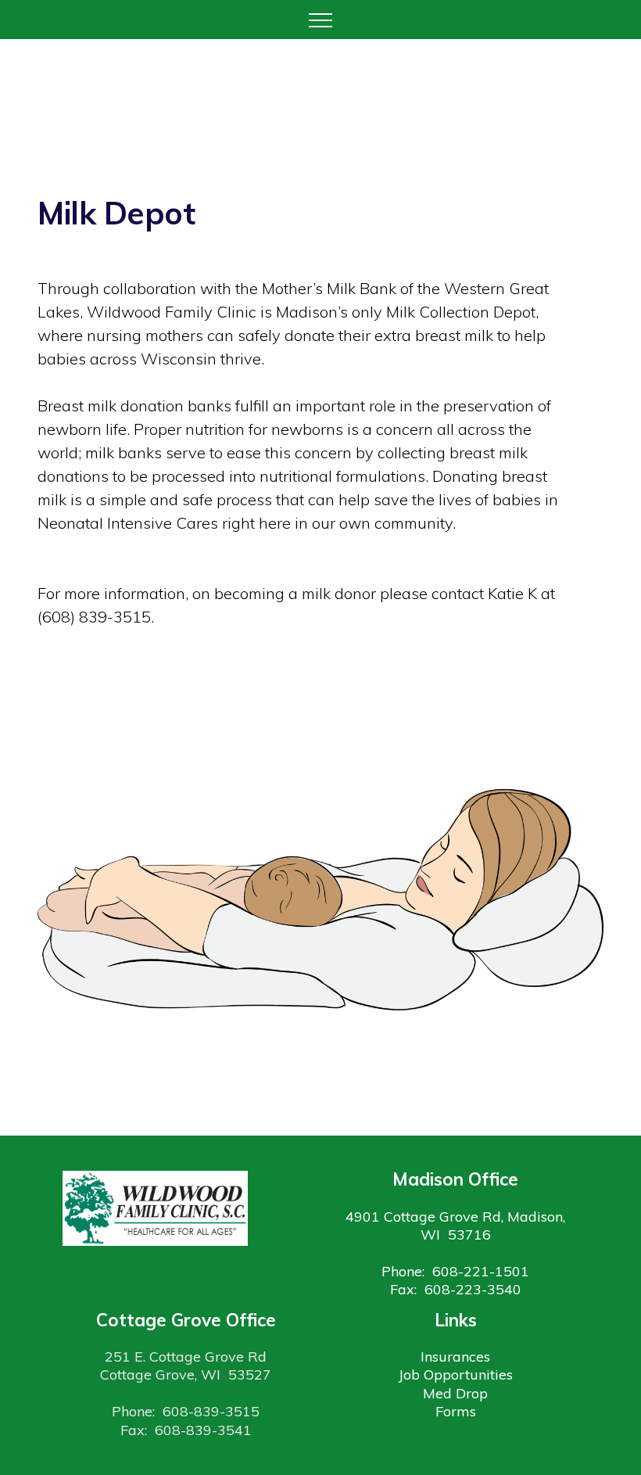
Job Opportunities (456, 1374)
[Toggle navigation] (321, 20)
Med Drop (455, 1393)
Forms (455, 1411)
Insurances (455, 1357)
